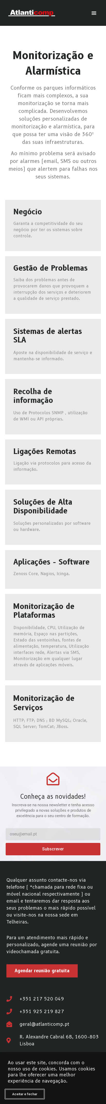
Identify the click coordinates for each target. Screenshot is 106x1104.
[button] (94, 13)
